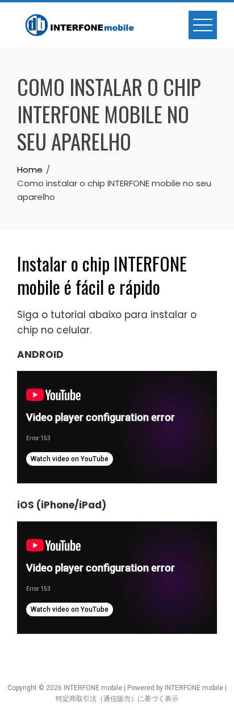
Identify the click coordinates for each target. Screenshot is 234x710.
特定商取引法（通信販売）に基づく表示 (117, 699)
